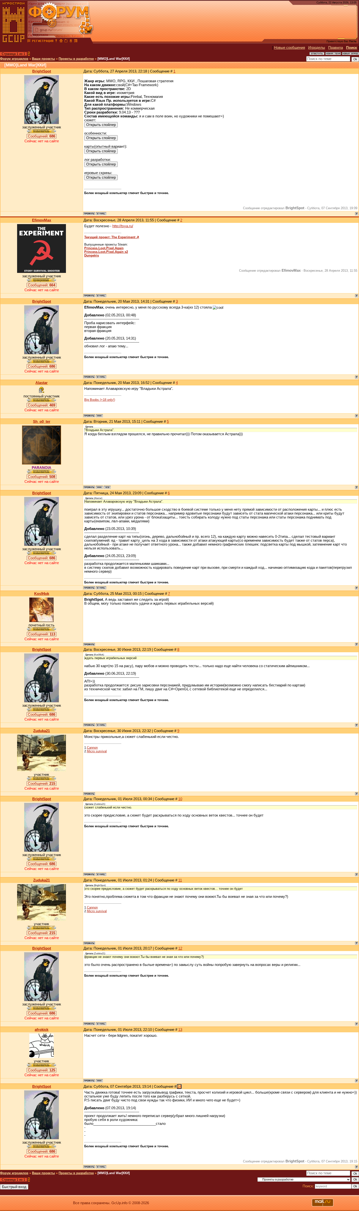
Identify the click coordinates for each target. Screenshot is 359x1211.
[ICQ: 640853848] (107, 487)
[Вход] (56, 41)
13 (180, 1030)
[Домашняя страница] (99, 415)
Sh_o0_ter (41, 422)
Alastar (41, 383)
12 (180, 948)
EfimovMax (41, 220)
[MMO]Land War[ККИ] (113, 59)
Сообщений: (41, 136)
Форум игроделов (14, 59)
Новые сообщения (289, 48)
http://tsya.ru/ (122, 226)
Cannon (92, 747)
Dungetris (91, 255)
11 (180, 880)
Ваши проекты (43, 59)
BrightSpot (41, 71)
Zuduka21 (41, 731)
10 (180, 799)
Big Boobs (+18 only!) (99, 400)
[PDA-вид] (70, 41)
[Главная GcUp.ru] (14, 41)
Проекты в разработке (76, 59)
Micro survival (97, 751)
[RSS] (75, 41)
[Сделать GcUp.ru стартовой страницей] (61, 41)
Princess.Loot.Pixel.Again (104, 248)
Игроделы (316, 48)
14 (179, 1086)
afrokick (41, 1030)
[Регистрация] (43, 41)
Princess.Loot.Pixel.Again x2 (106, 252)
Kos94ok (41, 594)
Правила (335, 48)
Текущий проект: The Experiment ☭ (111, 237)
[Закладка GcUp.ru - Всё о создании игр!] (65, 41)
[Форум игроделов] (29, 41)
